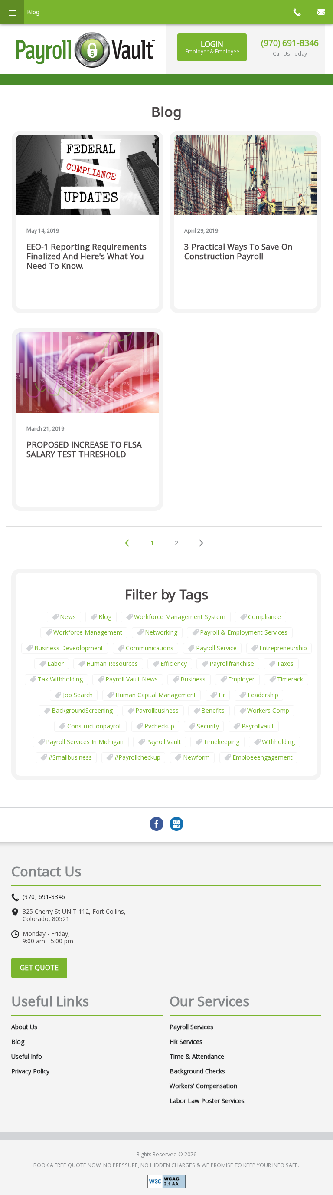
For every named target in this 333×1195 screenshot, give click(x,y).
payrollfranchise (231, 663)
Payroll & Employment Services (243, 632)
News (68, 616)
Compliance (264, 616)
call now (296, 12)
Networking (161, 632)
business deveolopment (68, 648)
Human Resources (112, 663)
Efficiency (173, 663)
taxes (285, 663)
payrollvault (258, 726)
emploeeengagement (262, 757)
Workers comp (268, 710)
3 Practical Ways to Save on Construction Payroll (238, 251)
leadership (263, 695)
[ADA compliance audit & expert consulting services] (166, 1181)
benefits (213, 710)
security (208, 726)
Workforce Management (87, 632)
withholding (278, 741)
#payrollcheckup (137, 757)
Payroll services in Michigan (85, 741)
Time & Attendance (197, 1056)
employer (241, 679)
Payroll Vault (163, 741)
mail (321, 12)
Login (212, 47)
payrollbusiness (157, 710)
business (193, 679)
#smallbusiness (70, 757)
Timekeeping (221, 741)
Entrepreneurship (283, 648)
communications (149, 648)
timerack (290, 679)
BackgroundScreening (82, 710)
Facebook (156, 824)
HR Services (186, 1042)
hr (222, 695)
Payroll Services (191, 1027)
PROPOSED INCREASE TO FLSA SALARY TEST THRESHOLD (84, 449)
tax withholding (60, 679)
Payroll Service (216, 648)
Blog (104, 616)
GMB (176, 824)
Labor (55, 663)
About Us (24, 1027)
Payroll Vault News (131, 679)
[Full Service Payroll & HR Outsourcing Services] (85, 50)
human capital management (155, 695)
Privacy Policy (30, 1071)
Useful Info (26, 1056)
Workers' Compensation (203, 1086)
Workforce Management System (179, 616)
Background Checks (197, 1071)
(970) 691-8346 (290, 43)
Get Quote (39, 967)
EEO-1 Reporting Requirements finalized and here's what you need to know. (86, 256)
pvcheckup (159, 726)
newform (196, 757)
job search (78, 695)
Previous (127, 543)
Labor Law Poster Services (207, 1101)
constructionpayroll (94, 726)
